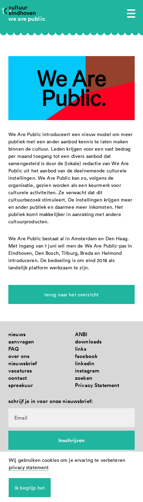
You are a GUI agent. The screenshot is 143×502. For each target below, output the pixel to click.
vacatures (20, 370)
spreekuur (20, 385)
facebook (86, 356)
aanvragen (21, 341)
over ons (19, 356)
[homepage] (22, 10)
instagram (87, 370)
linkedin (84, 363)
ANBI (81, 334)
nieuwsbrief (22, 363)
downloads (88, 341)
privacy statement (29, 467)
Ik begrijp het (30, 487)
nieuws (17, 334)
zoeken (83, 378)
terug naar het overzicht (71, 294)
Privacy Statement (97, 385)
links (80, 348)
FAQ (13, 348)
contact (17, 378)
